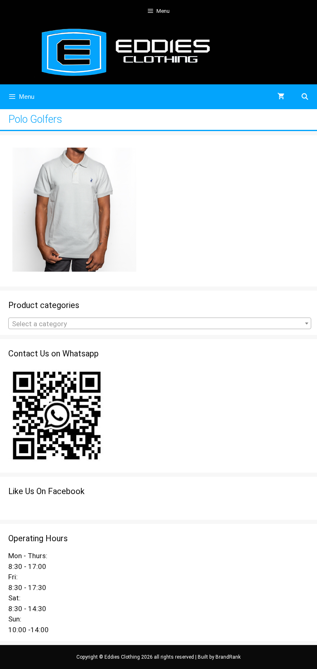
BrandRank (228, 657)
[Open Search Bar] (305, 96)
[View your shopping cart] (281, 96)
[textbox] (160, 324)
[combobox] (159, 323)
